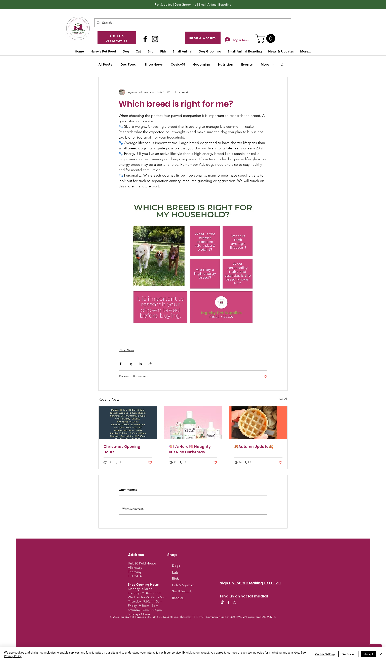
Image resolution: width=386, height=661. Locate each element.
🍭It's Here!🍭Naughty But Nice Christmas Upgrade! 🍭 (190, 449)
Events (247, 65)
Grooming (201, 65)
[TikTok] (222, 602)
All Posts (105, 65)
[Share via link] (150, 364)
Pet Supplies (163, 4)
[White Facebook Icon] (228, 602)
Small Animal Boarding (215, 4)
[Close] (381, 654)
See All (283, 399)
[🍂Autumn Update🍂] (258, 422)
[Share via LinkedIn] (140, 364)
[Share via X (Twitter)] (130, 364)
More (265, 65)
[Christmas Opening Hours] (128, 422)
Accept (368, 654)
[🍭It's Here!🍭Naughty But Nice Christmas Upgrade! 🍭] (193, 422)
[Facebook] (145, 39)
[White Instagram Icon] (234, 602)
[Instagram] (155, 39)
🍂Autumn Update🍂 (253, 446)
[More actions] (265, 92)
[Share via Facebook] (120, 364)
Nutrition (225, 65)
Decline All (348, 654)
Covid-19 (178, 65)
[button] (266, 38)
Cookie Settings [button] (325, 654)
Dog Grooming (186, 4)
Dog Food (128, 65)
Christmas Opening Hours (122, 449)
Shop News (153, 65)
